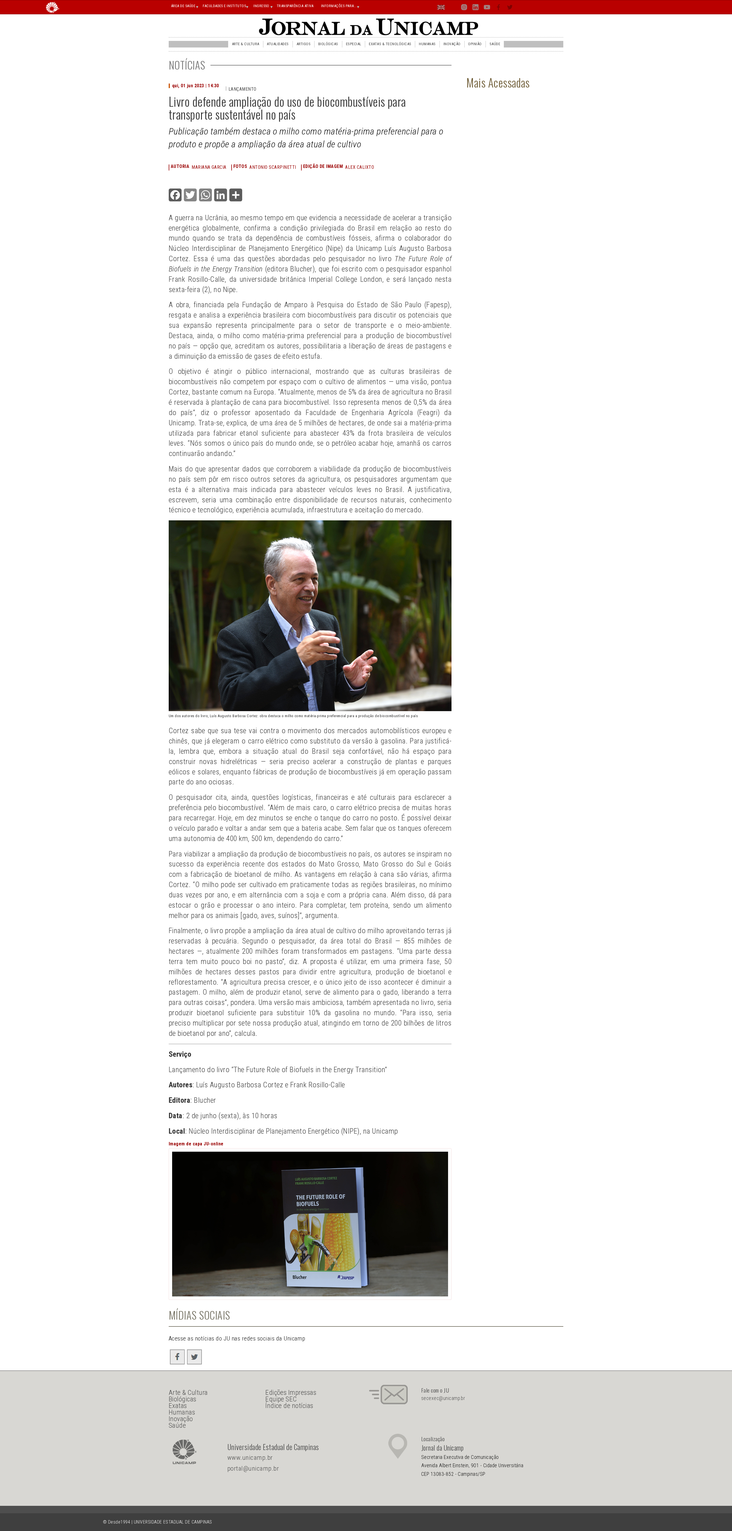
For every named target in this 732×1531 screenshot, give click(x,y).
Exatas (178, 1406)
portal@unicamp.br (253, 1468)
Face (499, 8)
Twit (510, 8)
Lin (475, 8)
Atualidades (278, 44)
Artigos (304, 44)
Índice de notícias (289, 1406)
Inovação (452, 44)
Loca (453, 7)
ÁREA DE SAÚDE (183, 6)
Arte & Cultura (245, 44)
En (441, 8)
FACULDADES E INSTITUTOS (224, 6)
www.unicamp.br (250, 1457)
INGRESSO (261, 6)
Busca (521, 7)
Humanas (427, 44)
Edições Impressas (290, 1393)
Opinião (475, 44)
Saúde (495, 44)
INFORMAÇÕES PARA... (339, 6)
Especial (353, 44)
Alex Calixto (359, 167)
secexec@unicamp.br (443, 1398)
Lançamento (242, 89)
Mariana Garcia (209, 167)
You (487, 8)
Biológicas (328, 44)
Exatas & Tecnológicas (390, 44)
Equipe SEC (281, 1399)
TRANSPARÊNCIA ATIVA (295, 6)
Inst (464, 8)
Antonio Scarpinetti (272, 167)
